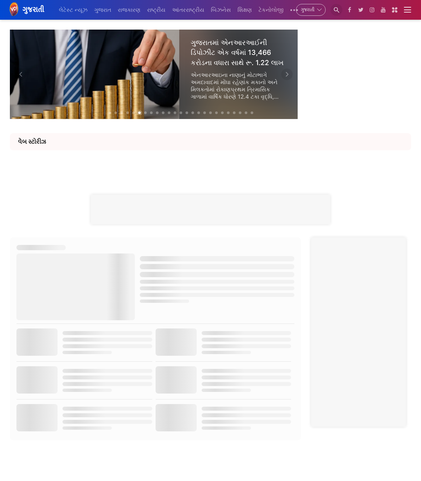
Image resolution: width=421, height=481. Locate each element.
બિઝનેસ (221, 10)
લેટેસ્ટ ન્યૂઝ (73, 10)
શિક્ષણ (244, 10)
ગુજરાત (102, 10)
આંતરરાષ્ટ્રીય (188, 10)
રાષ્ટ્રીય (156, 10)
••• (294, 10)
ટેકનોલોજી (271, 10)
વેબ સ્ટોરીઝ (32, 141)
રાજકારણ (129, 10)
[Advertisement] (210, 165)
